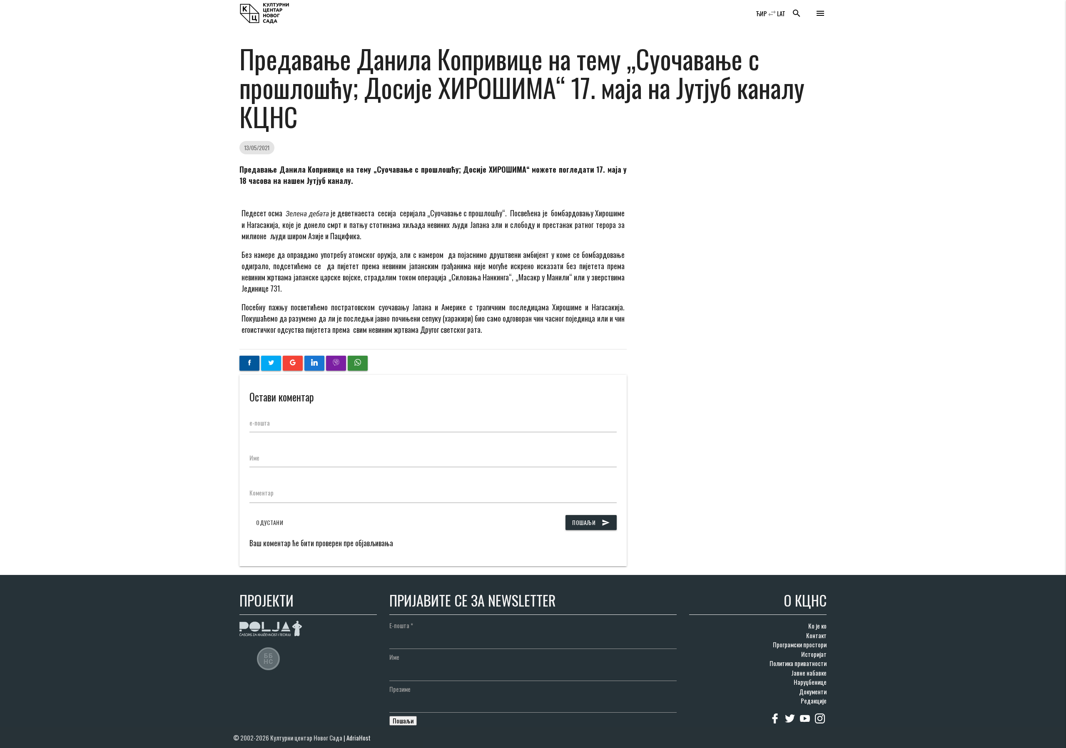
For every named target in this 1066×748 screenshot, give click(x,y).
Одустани (269, 522)
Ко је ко (817, 625)
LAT (781, 13)
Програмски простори (800, 644)
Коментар (261, 492)
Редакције (814, 700)
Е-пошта (401, 625)
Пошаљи (591, 522)
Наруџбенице (810, 681)
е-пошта (259, 422)
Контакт (816, 635)
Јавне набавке (809, 672)
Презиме (400, 689)
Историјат (814, 654)
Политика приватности (798, 663)
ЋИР (761, 13)
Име (254, 457)
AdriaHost (358, 737)
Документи (813, 691)
